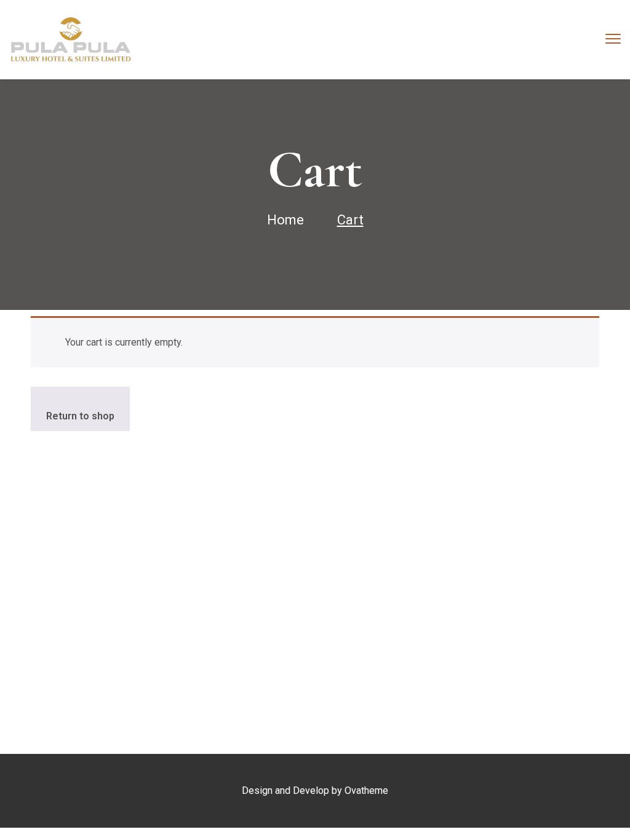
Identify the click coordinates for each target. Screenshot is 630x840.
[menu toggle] (613, 39)
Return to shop (80, 416)
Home (285, 220)
